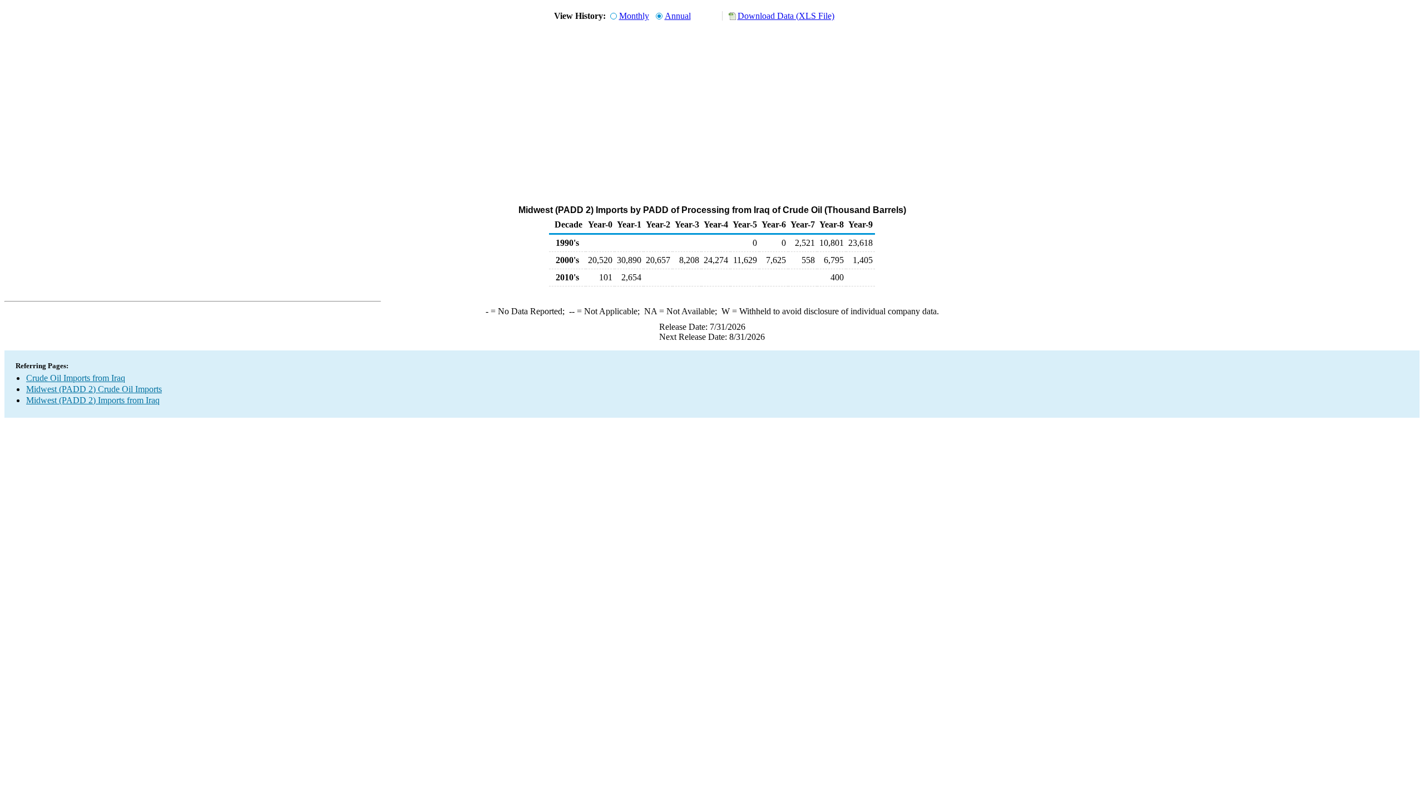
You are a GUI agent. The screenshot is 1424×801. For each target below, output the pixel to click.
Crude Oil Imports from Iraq (75, 378)
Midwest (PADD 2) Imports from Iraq (93, 400)
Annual (678, 16)
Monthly (634, 16)
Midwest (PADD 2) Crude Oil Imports (94, 389)
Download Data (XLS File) (786, 16)
